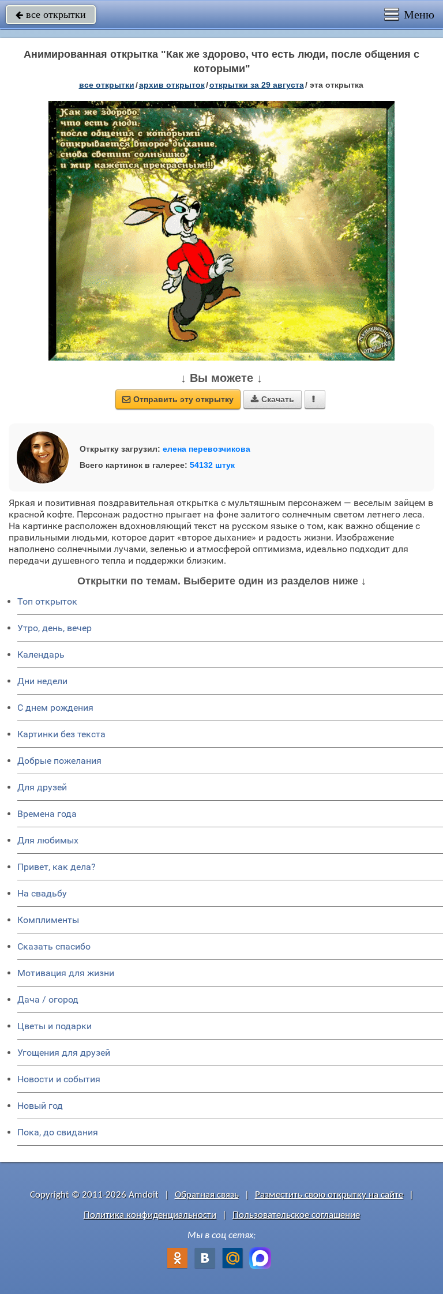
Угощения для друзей (63, 1052)
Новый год (40, 1105)
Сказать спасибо (54, 946)
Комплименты (48, 919)
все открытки (51, 14)
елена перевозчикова (206, 448)
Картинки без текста (61, 734)
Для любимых (47, 840)
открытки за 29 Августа (256, 84)
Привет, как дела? (56, 866)
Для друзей (42, 787)
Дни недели (42, 681)
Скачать (272, 399)
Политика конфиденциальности (150, 1215)
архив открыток (172, 84)
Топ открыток (47, 601)
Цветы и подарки (54, 1026)
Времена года (47, 813)
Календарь (41, 654)
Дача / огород (47, 999)
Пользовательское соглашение (296, 1215)
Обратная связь (207, 1195)
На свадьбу (42, 893)
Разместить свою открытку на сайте (329, 1195)
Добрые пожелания (59, 760)
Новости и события (58, 1079)
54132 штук (212, 465)
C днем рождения (55, 707)
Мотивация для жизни (65, 972)
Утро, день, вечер (54, 627)
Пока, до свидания (57, 1132)
